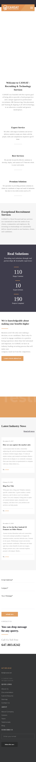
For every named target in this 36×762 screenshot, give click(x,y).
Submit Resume (7, 696)
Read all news (29, 431)
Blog (3, 726)
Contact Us (5, 703)
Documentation (7, 692)
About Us (4, 689)
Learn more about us (12, 358)
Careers (4, 715)
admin (7, 469)
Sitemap (4, 699)
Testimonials (5, 722)
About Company (7, 712)
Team (3, 719)
